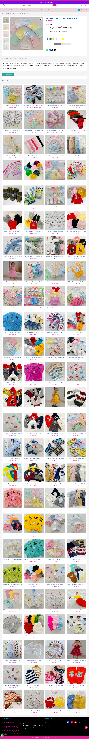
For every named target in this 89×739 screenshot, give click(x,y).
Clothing (7, 13)
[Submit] (54, 5)
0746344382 (83, 9)
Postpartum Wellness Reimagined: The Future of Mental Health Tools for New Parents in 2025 (10, 728)
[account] (81, 5)
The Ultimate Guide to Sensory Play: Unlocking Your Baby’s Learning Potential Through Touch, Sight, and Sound (11, 724)
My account (47, 726)
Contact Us (47, 725)
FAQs (46, 729)
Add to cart (57, 44)
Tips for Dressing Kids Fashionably (10, 721)
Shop (46, 723)
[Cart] (86, 5)
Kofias (11, 13)
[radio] (47, 39)
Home (3, 13)
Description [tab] (5, 58)
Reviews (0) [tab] (24, 58)
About (46, 722)
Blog (46, 727)
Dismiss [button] (51, 2)
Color (48, 36)
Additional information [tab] (15, 58)
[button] (41, 19)
